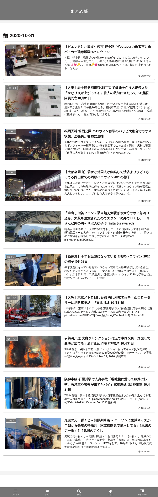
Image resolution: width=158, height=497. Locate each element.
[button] (145, 481)
